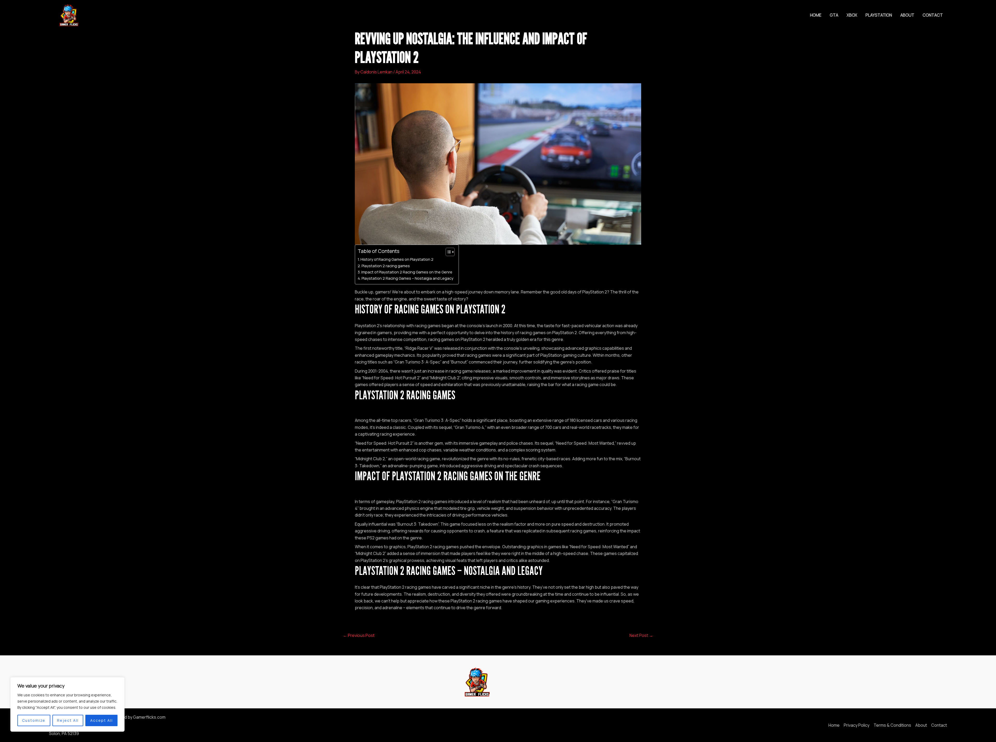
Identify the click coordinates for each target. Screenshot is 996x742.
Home (815, 15)
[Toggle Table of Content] (447, 252)
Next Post (641, 635)
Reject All (68, 720)
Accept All (101, 720)
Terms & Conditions (892, 725)
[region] (67, 704)
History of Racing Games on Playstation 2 (397, 259)
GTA (834, 15)
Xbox (852, 15)
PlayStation (879, 15)
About (907, 15)
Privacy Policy (856, 725)
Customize (33, 720)
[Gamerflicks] (68, 15)
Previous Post (359, 635)
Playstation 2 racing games (386, 265)
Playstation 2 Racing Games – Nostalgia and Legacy (407, 278)
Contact (933, 15)
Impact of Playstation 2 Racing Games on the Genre (406, 272)
